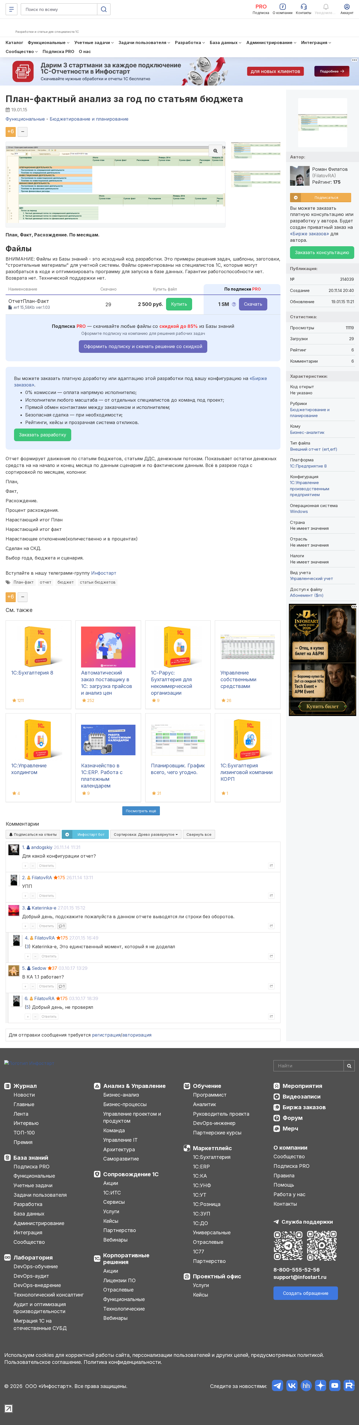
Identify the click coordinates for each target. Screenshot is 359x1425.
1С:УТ (199, 1195)
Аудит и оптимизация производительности (39, 1308)
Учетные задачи (32, 1185)
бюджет (65, 582)
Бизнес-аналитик (307, 432)
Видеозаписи (302, 1096)
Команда (114, 1130)
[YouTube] (334, 1386)
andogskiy (41, 847)
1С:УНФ (202, 1185)
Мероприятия (302, 1086)
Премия (23, 1142)
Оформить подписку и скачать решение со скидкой (143, 346)
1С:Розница (206, 1204)
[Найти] (349, 1065)
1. (23, 847)
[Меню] (11, 9)
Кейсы (110, 1221)
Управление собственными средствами (238, 679)
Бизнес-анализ (121, 1095)
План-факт (24, 582)
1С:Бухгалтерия (212, 1157)
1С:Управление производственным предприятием (309, 488)
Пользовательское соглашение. (43, 1362)
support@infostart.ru (299, 1277)
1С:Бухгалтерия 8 (32, 673)
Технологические (124, 1309)
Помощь (283, 1185)
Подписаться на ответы (35, 834)
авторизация (136, 1035)
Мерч (290, 1128)
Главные (23, 1104)
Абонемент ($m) (307, 595)
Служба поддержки (307, 1222)
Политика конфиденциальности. (123, 1362)
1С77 (198, 1251)
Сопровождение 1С (131, 1174)
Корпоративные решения (126, 1258)
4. (27, 938)
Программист (210, 1095)
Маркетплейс (212, 1148)
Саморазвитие (121, 1159)
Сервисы (114, 1202)
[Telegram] (277, 1386)
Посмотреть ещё (141, 811)
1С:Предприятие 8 (308, 466)
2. (24, 877)
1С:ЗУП (201, 1214)
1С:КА (200, 1176)
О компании (290, 1147)
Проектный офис (217, 1276)
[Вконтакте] (292, 1386)
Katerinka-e (44, 908)
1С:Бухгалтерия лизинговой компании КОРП (246, 772)
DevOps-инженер (214, 1123)
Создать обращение (305, 1293)
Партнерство (119, 1230)
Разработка (27, 1204)
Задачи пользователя (40, 1195)
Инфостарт (103, 573)
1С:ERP (201, 1167)
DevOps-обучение (35, 1266)
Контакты (285, 1204)
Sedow (39, 968)
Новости (24, 1095)
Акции (110, 1183)
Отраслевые (118, 1290)
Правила (283, 1175)
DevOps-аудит (31, 1276)
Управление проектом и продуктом (132, 1117)
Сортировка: (145, 834)
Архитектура (119, 1149)
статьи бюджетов (98, 582)
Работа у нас (289, 1194)
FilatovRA (42, 877)
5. (24, 968)
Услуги (111, 1211)
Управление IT (120, 1140)
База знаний (30, 1157)
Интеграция (27, 1232)
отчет (45, 582)
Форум (293, 1118)
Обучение (207, 1086)
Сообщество (29, 1242)
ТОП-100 (24, 1133)
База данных (28, 1214)
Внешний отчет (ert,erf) (313, 449)
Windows (299, 511)
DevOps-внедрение (37, 1285)
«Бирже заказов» (309, 233)
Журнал (25, 1086)
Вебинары (115, 1240)
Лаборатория (33, 1257)
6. (26, 998)
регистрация (106, 1035)
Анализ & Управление (134, 1086)
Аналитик (204, 1104)
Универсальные (212, 1232)
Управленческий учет (311, 578)
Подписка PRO (31, 1167)
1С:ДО (200, 1223)
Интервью (26, 1123)
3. (24, 908)
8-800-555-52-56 (296, 1270)
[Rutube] (349, 1386)
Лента (20, 1114)
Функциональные (34, 1176)
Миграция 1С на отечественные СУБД (40, 1324)
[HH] (306, 1386)
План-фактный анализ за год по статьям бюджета (124, 98)
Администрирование (38, 1223)
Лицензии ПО (119, 1280)
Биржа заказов (304, 1107)
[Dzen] (320, 1386)
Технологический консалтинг (48, 1295)
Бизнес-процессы (125, 1104)
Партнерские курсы (217, 1133)
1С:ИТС (112, 1193)
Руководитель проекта (221, 1114)
